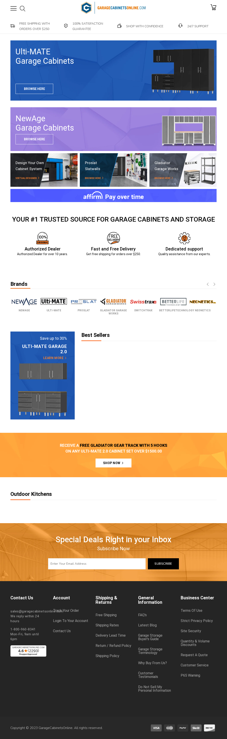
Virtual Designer (26, 178)
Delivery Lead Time (111, 635)
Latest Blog (147, 625)
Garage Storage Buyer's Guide (150, 637)
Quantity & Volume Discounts (195, 643)
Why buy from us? (152, 663)
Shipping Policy (107, 656)
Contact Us (62, 631)
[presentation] (207, 284)
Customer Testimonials (148, 675)
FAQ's (142, 615)
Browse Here (34, 89)
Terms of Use (191, 610)
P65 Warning (190, 675)
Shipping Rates (107, 625)
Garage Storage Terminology (150, 651)
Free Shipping (106, 615)
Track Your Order (66, 610)
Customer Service (195, 665)
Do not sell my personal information (154, 688)
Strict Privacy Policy (197, 621)
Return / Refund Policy (113, 646)
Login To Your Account (70, 621)
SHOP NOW (112, 463)
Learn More (53, 358)
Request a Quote (194, 655)
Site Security (191, 631)
